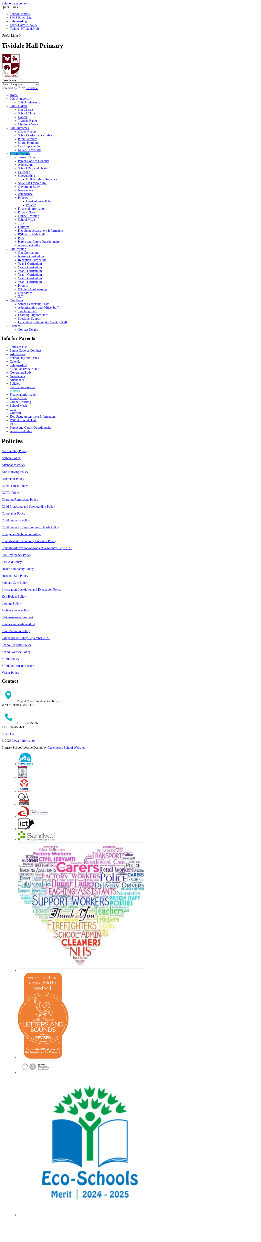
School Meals (26, 219)
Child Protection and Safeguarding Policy (28, 506)
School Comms (20, 14)
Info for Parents (20, 153)
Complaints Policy (14, 513)
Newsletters (25, 190)
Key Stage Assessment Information (40, 230)
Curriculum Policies (39, 201)
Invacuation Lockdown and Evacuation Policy (31, 589)
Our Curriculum (28, 252)
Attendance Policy (13, 465)
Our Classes (25, 109)
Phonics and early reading (18, 624)
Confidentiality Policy (16, 520)
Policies (23, 197)
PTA (21, 238)
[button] (20, 35)
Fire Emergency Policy (16, 555)
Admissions (25, 164)
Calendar (24, 172)
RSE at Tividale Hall (31, 234)
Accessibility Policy (14, 451)
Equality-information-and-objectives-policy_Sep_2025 (37, 548)
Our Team (16, 300)
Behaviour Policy (13, 479)
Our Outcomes (19, 128)
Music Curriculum (29, 150)
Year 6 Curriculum (30, 282)
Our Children (18, 106)
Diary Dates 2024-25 (23, 25)
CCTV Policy (11, 492)
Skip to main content (15, 3)
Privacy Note (26, 212)
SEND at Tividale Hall (32, 183)
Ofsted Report (27, 131)
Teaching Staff (27, 311)
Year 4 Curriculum (30, 274)
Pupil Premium (27, 139)
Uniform (23, 227)
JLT (20, 296)
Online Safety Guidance (41, 179)
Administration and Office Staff (38, 307)
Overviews (25, 293)
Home (14, 95)
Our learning (18, 249)
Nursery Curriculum (31, 256)
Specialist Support (29, 318)
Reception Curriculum (32, 260)
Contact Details (28, 329)
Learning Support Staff (33, 315)
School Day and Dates (32, 168)
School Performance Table (35, 135)
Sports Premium (28, 142)
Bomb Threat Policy (15, 485)
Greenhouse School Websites (66, 747)
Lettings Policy (11, 603)
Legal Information (23, 740)
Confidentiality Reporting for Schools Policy (30, 527)
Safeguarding (19, 21)
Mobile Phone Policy (15, 610)
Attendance (25, 194)
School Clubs (26, 113)
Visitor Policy (11, 672)
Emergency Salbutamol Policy (21, 534)
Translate (32, 88)
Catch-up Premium (30, 146)
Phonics (23, 285)
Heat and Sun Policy (15, 575)
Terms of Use (26, 157)
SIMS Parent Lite (21, 17)
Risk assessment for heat (17, 617)
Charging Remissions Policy (20, 499)
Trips (21, 223)
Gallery (23, 117)
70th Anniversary (21, 98)
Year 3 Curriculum (30, 271)
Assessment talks (29, 245)
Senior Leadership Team (33, 304)
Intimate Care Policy (15, 582)
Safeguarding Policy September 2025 (26, 638)
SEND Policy (11, 658)
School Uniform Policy (16, 645)
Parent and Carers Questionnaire (39, 241)
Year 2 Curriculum (30, 267)
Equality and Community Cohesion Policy (29, 541)
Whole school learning (32, 289)
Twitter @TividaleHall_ (25, 28)
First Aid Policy (12, 562)
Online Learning (28, 216)
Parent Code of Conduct (33, 161)
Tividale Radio (27, 120)
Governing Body (29, 186)
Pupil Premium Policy (16, 631)
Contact (15, 326)
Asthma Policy (11, 458)
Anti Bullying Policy (15, 472)
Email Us (8, 733)
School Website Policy (16, 652)
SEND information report (18, 665)
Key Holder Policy (14, 596)
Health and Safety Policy (18, 569)
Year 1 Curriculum (30, 263)
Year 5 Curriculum (30, 278)
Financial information (31, 208)
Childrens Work (28, 124)
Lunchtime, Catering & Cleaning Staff (42, 322)
